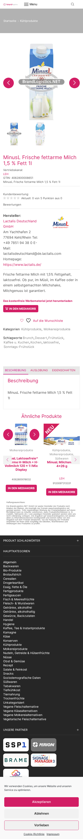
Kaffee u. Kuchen (16, 342)
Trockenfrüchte (13, 698)
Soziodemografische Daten (22, 677)
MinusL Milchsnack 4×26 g (62, 464)
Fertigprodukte (13, 591)
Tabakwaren (11, 686)
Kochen (36, 342)
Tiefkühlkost (11, 690)
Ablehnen (41, 813)
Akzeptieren (41, 802)
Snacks (8, 673)
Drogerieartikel (13, 582)
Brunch (28, 338)
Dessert (41, 338)
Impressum (53, 834)
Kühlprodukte (29, 20)
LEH (6, 174)
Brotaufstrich (12, 574)
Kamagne (9, 632)
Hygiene (8, 624)
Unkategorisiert (13, 702)
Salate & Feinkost (15, 669)
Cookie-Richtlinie (34, 834)
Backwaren (11, 566)
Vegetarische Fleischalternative (24, 719)
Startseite (9, 20)
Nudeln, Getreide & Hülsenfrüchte (26, 653)
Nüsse (7, 657)
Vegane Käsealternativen (20, 711)
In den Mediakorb (22, 308)
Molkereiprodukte (57, 329)
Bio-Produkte (12, 570)
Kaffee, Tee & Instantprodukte (24, 628)
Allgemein (9, 562)
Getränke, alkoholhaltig (19, 611)
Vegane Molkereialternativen (22, 715)
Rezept (8, 665)
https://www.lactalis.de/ (22, 264)
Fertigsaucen (12, 595)
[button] (8, 83)
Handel (8, 620)
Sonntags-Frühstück (19, 347)
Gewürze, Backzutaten (19, 616)
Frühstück (55, 338)
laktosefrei (51, 342)
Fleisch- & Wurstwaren (18, 603)
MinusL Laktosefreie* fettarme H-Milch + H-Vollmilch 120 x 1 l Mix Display (21, 464)
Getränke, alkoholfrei (17, 607)
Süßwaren (62, 458)
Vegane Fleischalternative (21, 706)
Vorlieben (41, 825)
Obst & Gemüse (14, 661)
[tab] (15, 370)
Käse (6, 636)
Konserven (10, 640)
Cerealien (9, 578)
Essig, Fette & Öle (15, 587)
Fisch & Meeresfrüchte (18, 599)
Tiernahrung (11, 694)
